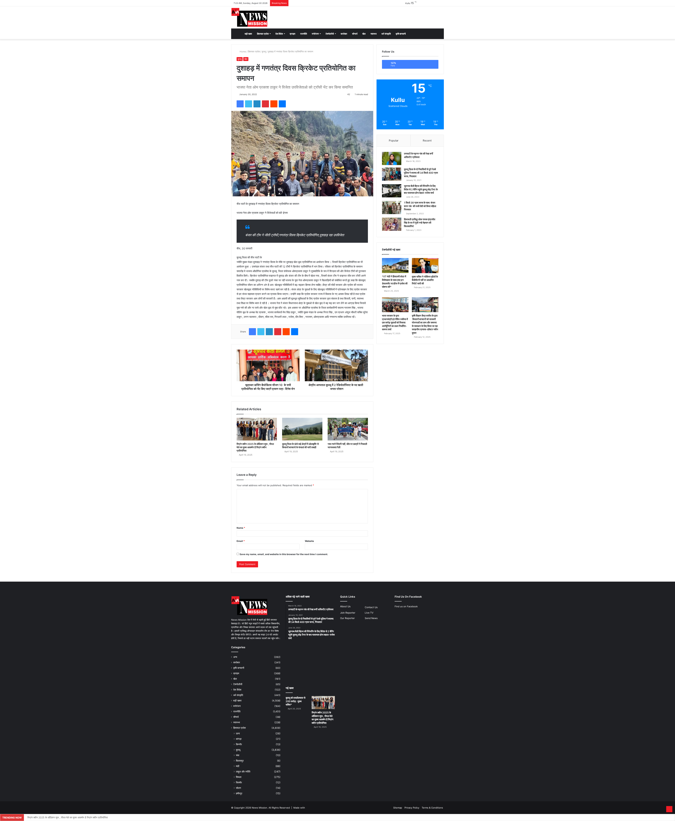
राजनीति (303, 33)
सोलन (238, 787)
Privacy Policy (411, 807)
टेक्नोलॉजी (330, 33)
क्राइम (292, 33)
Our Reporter (347, 618)
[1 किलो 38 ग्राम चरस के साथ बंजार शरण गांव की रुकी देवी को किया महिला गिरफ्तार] (391, 207)
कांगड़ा (239, 738)
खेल (364, 33)
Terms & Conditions (432, 807)
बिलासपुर (240, 760)
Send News (371, 618)
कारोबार (344, 33)
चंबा (237, 755)
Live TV (369, 612)
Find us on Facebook (406, 606)
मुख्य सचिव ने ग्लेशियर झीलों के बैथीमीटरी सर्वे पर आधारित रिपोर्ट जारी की (425, 280)
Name (241, 527)
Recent (427, 140)
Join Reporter (347, 612)
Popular (393, 140)
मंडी (237, 766)
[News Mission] (249, 17)
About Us (345, 606)
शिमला (238, 776)
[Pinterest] (265, 103)
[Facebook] (240, 103)
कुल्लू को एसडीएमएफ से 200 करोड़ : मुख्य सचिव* (295, 701)
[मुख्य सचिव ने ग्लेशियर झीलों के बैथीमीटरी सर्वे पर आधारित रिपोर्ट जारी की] (425, 265)
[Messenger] (282, 103)
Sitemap (397, 807)
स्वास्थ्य (374, 33)
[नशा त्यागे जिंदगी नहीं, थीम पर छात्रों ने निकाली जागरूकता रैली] (348, 429)
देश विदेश (279, 33)
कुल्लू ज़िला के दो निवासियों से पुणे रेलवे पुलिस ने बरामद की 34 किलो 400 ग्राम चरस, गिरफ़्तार (421, 173)
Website (309, 541)
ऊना (238, 733)
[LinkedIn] (257, 103)
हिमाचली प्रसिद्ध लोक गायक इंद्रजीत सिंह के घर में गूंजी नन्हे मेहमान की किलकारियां (419, 223)
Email (241, 541)
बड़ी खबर (248, 33)
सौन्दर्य (354, 33)
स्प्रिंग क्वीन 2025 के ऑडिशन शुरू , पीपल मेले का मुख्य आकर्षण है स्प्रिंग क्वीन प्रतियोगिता (255, 447)
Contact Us (371, 607)
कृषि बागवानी (401, 33)
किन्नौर (239, 744)
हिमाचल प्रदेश (263, 33)
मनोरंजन (315, 33)
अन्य (235, 657)
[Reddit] (273, 103)
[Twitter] (248, 103)
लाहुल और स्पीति (243, 771)
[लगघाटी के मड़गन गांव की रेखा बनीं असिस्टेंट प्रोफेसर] (391, 158)
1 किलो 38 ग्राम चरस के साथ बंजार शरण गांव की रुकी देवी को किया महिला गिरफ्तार (420, 206)
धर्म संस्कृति (386, 33)
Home (242, 51)
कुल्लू (264, 51)
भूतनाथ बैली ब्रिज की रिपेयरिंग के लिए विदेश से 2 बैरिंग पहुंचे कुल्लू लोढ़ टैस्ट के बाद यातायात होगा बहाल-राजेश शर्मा (421, 189)
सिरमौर (239, 782)
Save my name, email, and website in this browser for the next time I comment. (284, 554)
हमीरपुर (239, 793)
